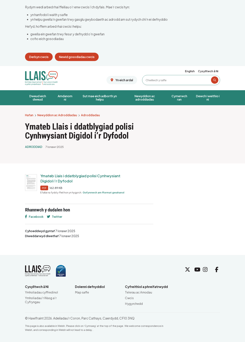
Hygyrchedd (134, 303)
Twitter (57, 216)
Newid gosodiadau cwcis (76, 57)
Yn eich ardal (124, 80)
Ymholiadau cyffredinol (41, 292)
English (190, 71)
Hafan (29, 115)
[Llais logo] (41, 77)
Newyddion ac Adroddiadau (57, 115)
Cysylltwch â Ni (208, 71)
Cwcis (129, 298)
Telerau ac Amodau (138, 292)
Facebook (36, 216)
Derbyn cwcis (38, 57)
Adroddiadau (90, 115)
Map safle (82, 292)
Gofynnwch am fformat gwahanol (103, 192)
